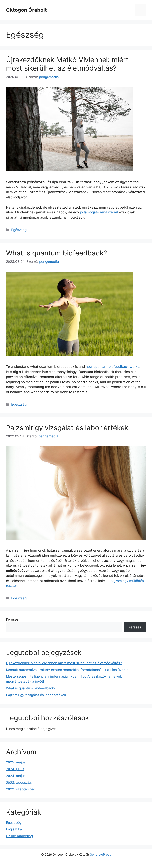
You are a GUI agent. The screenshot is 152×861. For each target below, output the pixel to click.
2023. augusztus (19, 782)
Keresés (12, 619)
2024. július (15, 769)
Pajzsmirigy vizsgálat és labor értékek (67, 427)
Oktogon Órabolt (26, 10)
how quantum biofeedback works (112, 367)
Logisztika (14, 829)
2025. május (16, 762)
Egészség (19, 230)
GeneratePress (100, 854)
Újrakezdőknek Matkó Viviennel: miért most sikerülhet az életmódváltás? (67, 63)
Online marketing (19, 836)
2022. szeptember (20, 789)
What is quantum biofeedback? (56, 253)
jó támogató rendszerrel (99, 212)
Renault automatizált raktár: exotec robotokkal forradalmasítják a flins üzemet (68, 670)
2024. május (16, 776)
